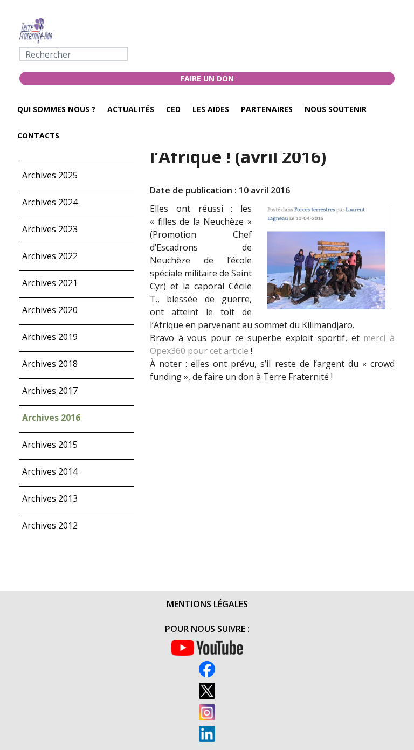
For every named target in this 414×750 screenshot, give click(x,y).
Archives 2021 (50, 283)
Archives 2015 (50, 444)
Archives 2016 (51, 417)
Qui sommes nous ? (56, 109)
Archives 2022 (50, 256)
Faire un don (207, 78)
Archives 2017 (50, 391)
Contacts (38, 135)
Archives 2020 (50, 310)
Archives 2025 (50, 175)
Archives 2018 (50, 364)
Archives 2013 (50, 498)
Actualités (130, 109)
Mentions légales (207, 604)
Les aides (210, 109)
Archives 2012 (50, 525)
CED (173, 109)
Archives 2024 (50, 202)
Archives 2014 (50, 471)
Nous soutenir (336, 109)
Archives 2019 (50, 337)
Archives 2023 (50, 229)
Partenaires (267, 109)
